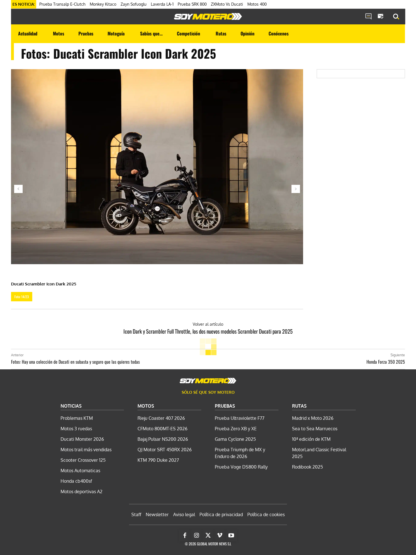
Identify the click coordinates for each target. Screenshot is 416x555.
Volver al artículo (208, 324)
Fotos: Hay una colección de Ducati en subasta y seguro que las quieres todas (75, 361)
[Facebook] (184, 535)
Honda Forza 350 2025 (385, 361)
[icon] (368, 16)
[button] (396, 17)
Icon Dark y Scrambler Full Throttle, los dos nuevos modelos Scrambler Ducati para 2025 (208, 331)
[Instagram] (196, 535)
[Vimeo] (219, 535)
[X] (208, 535)
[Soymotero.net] (208, 16)
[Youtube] (231, 535)
